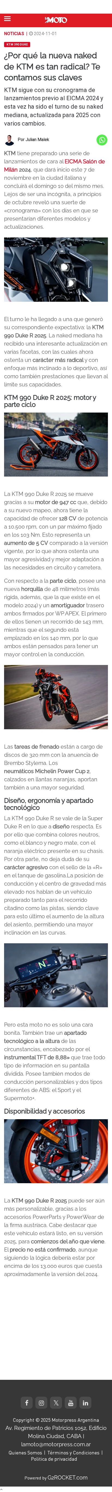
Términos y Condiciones (73, 1452)
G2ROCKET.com (68, 1477)
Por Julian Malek (33, 139)
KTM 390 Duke (17, 44)
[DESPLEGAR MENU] (7, 18)
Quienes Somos (25, 1452)
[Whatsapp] (102, 140)
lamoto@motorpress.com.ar (56, 1444)
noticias (14, 33)
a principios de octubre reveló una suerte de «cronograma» (52, 202)
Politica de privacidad (54, 1459)
